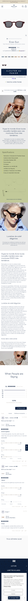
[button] (14, 47)
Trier (10, 413)
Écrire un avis (22, 409)
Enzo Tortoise (8, 474)
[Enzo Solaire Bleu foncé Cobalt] (9, 56)
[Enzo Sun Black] (2, 56)
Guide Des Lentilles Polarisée (14, 82)
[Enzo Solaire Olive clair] (6, 56)
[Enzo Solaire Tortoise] (12, 56)
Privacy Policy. (7, 586)
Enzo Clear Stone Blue (10, 425)
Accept (13, 590)
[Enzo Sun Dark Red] (25, 56)
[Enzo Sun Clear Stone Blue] (22, 56)
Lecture (14, 566)
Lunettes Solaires (13, 570)
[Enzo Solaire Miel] (15, 56)
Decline (13, 594)
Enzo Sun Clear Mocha (10, 517)
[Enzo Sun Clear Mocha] (18, 56)
